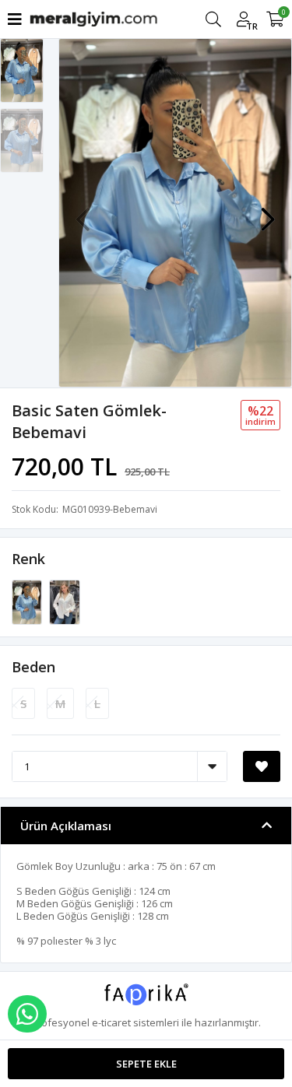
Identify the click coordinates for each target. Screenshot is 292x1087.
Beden (33, 666)
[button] (267, 211)
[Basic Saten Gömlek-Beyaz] (64, 601)
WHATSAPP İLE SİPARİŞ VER (27, 1014)
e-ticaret (111, 1022)
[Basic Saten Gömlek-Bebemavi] (28, 601)
